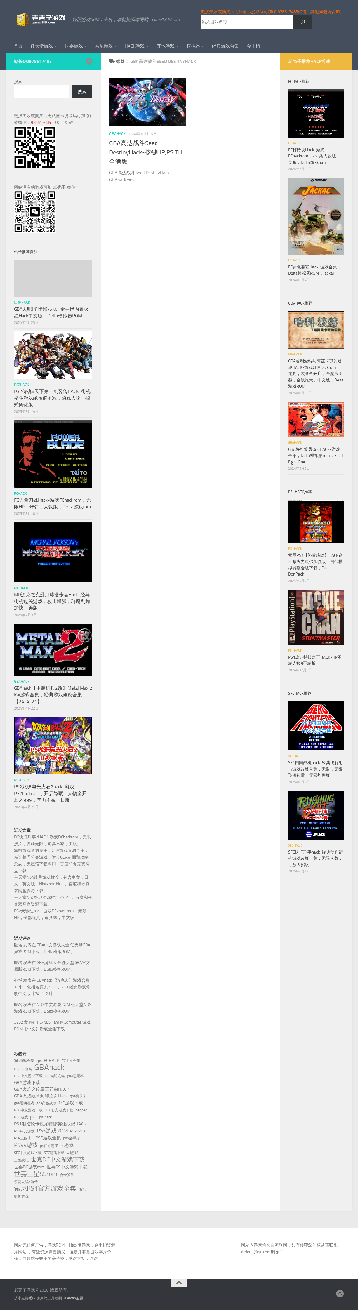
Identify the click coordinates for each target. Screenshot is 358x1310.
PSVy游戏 (26, 1145)
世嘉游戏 (74, 46)
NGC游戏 (21, 1117)
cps (39, 1061)
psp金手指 (71, 1138)
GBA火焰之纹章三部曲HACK (41, 1089)
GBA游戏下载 (27, 1082)
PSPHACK (77, 1131)
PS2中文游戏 (24, 1131)
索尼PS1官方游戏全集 (45, 1188)
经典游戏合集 (225, 46)
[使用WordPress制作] (31, 1298)
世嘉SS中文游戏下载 (67, 1167)
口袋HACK (22, 302)
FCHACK (20, 493)
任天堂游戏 (41, 46)
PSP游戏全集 (48, 1138)
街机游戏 (21, 1196)
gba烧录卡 (78, 1096)
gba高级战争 (46, 1103)
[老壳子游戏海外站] (89, 61)
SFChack (295, 756)
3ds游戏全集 (24, 1061)
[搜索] (302, 22)
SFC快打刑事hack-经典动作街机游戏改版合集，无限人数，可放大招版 (315, 858)
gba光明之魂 (55, 1076)
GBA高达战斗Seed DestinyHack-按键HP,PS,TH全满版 (145, 152)
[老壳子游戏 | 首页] (40, 19)
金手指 (253, 46)
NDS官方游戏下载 (59, 1110)
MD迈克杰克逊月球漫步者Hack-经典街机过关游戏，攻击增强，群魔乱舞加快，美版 (52, 601)
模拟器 (193, 46)
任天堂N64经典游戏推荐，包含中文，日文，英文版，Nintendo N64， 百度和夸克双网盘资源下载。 (52, 884)
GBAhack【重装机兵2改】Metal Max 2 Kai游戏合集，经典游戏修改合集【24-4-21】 (53, 694)
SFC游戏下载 (54, 1153)
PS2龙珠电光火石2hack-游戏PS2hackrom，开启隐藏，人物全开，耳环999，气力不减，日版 (52, 793)
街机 (82, 1189)
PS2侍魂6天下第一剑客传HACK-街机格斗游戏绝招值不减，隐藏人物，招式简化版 (52, 397)
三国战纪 (21, 1160)
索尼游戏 (104, 46)
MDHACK (21, 588)
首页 (18, 46)
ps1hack (45, 1117)
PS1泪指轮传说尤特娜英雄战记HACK (50, 1124)
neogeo (81, 1110)
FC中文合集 (71, 1061)
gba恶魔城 (75, 1076)
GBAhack (49, 1067)
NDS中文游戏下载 (28, 1110)
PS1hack (295, 549)
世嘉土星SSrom (35, 1173)
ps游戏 (67, 1145)
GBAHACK (117, 133)
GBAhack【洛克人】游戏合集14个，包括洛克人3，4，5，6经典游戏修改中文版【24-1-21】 (52, 987)
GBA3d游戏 (23, 1069)
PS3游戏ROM (52, 1130)
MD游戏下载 (71, 1103)
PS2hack (21, 385)
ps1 (33, 1117)
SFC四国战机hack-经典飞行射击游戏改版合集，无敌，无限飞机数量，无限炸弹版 (315, 769)
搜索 (18, 81)
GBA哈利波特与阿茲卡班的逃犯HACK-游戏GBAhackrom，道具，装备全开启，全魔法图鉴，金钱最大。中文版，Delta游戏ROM (316, 374)
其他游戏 (166, 46)
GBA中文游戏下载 (28, 1076)
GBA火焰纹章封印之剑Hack (41, 1096)
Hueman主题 (73, 1298)
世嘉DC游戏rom (29, 1167)
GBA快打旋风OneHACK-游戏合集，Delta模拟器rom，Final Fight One (315, 456)
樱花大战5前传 (26, 1182)
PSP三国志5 (23, 1138)
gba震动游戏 (24, 1103)
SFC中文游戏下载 (28, 1153)
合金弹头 (67, 1175)
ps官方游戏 (49, 1146)
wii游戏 (72, 1153)
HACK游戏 (135, 46)
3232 (18, 1022)
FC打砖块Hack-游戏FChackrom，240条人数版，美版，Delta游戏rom (314, 156)
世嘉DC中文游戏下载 (58, 1159)
